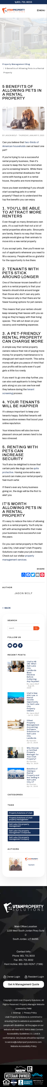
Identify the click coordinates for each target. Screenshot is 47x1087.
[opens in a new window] (14, 1082)
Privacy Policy (30, 1013)
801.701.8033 (24, 2)
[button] (10, 645)
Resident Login (36, 976)
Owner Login (13, 976)
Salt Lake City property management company (19, 838)
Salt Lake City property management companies (20, 832)
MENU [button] (42, 10)
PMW (29, 1008)
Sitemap (17, 1013)
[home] (13, 10)
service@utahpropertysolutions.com (24, 1042)
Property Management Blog (16, 64)
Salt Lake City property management (19, 825)
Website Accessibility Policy (24, 1046)
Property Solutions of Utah (20, 813)
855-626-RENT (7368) (31, 964)
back (7, 608)
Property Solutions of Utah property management (20, 819)
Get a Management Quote (23, 984)
